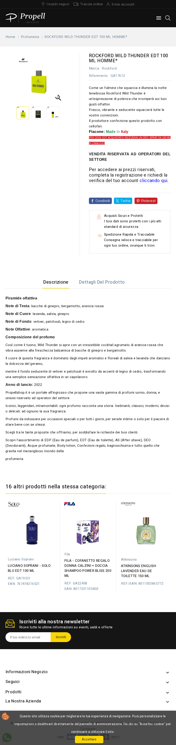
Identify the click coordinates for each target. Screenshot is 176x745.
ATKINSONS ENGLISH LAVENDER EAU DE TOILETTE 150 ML (138, 570)
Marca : (95, 68)
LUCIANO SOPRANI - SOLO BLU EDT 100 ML (29, 568)
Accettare (89, 739)
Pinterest (148, 200)
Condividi (103, 200)
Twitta (125, 200)
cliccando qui (153, 180)
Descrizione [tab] (55, 282)
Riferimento (98, 75)
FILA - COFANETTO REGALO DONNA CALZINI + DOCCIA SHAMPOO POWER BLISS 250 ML (87, 568)
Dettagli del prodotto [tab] (102, 282)
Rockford (109, 68)
